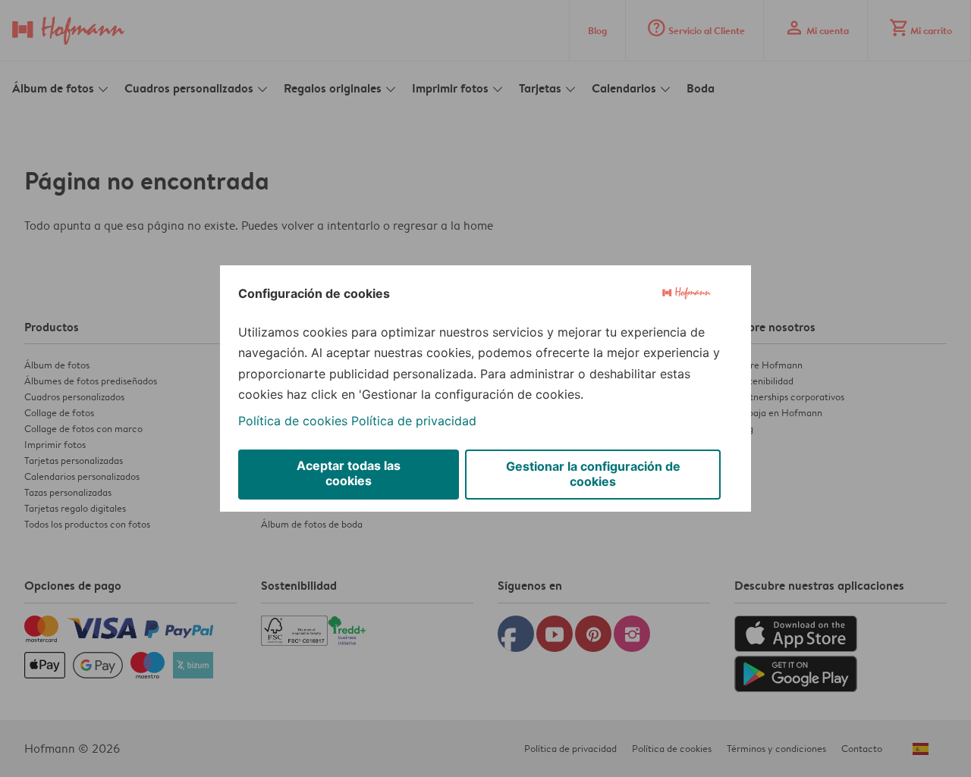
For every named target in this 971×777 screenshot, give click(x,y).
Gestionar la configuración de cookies (593, 474)
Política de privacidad (413, 420)
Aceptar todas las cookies (349, 473)
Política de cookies (292, 420)
